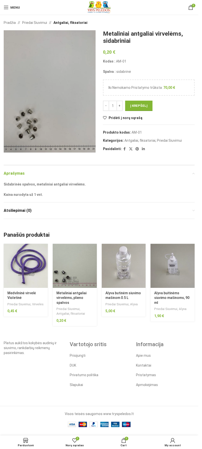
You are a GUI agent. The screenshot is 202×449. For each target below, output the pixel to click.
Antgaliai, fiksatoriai (70, 23)
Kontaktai (143, 365)
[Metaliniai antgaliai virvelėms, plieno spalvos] (75, 266)
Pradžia (10, 23)
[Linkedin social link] (143, 149)
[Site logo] (99, 7)
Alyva (134, 304)
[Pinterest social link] (137, 149)
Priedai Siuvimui (34, 23)
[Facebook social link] (125, 149)
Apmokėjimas (147, 385)
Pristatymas (146, 375)
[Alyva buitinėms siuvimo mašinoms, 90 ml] (173, 266)
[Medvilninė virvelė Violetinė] (26, 266)
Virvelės (38, 304)
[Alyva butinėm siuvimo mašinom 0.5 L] (124, 266)
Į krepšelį (139, 106)
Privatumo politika (84, 375)
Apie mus (143, 355)
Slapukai (76, 385)
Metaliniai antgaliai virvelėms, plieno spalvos (71, 298)
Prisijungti (77, 355)
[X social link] (131, 149)
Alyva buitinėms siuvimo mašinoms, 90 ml (171, 298)
